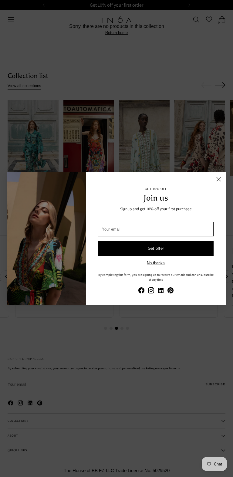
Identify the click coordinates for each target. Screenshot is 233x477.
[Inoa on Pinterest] (170, 291)
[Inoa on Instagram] (151, 291)
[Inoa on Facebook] (141, 291)
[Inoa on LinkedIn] (160, 291)
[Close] (218, 179)
